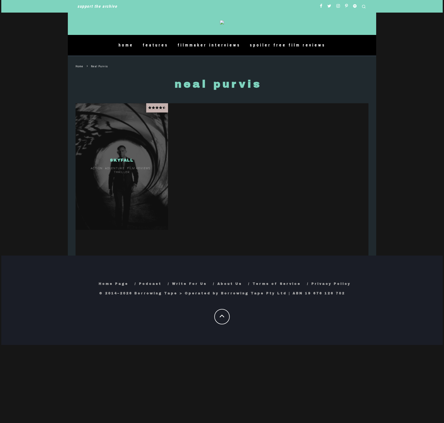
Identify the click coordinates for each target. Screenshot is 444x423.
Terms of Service (277, 284)
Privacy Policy (331, 284)
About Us (229, 284)
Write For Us (189, 284)
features (155, 45)
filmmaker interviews (209, 45)
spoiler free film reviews (288, 45)
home (125, 45)
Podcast (150, 284)
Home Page (113, 284)
